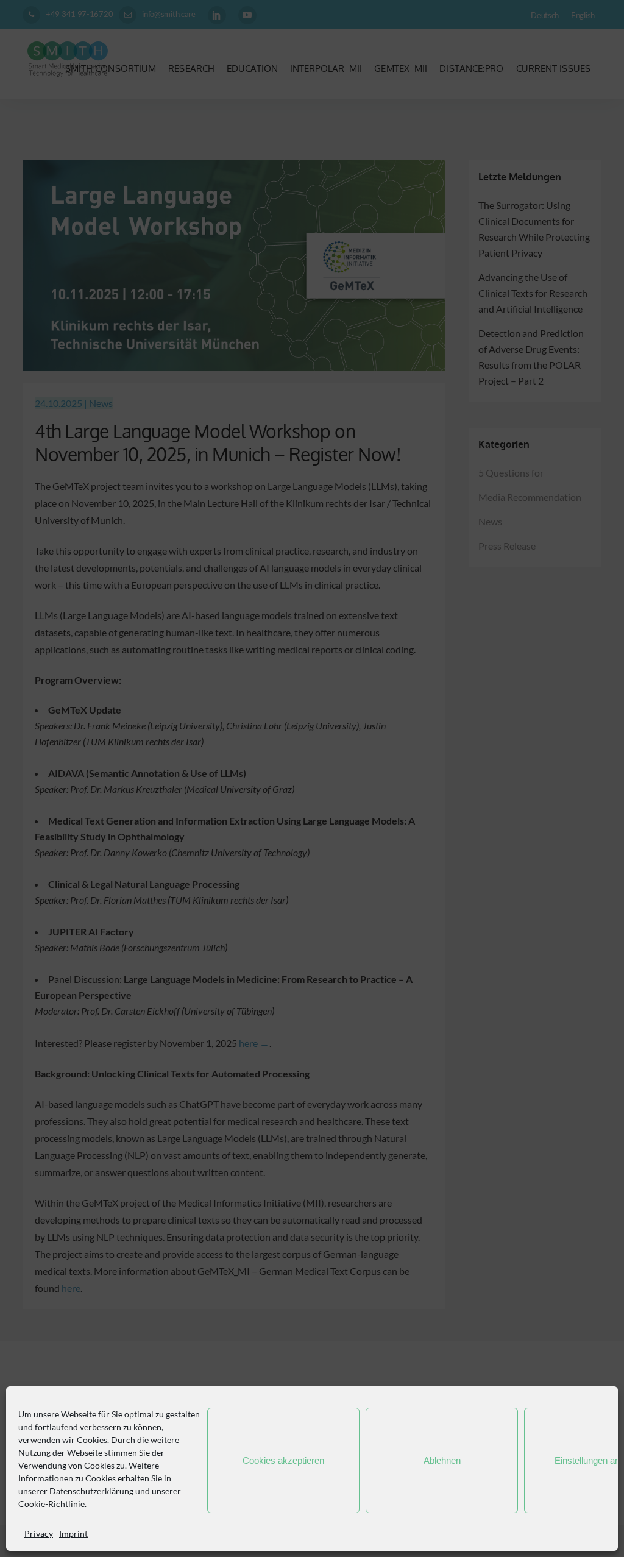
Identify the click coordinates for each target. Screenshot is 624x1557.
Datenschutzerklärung (91, 1491)
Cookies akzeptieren (283, 1460)
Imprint (73, 1533)
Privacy (38, 1533)
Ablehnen (442, 1460)
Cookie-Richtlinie (51, 1503)
